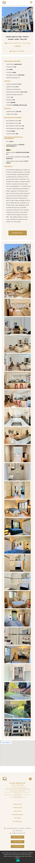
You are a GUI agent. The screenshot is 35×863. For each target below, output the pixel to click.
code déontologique (18, 797)
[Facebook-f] (30, 779)
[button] (17, 233)
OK (18, 860)
